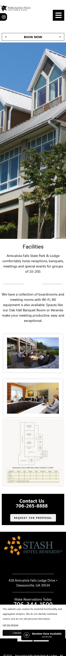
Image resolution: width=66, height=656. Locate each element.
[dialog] (33, 621)
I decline (17, 632)
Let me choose (10, 625)
